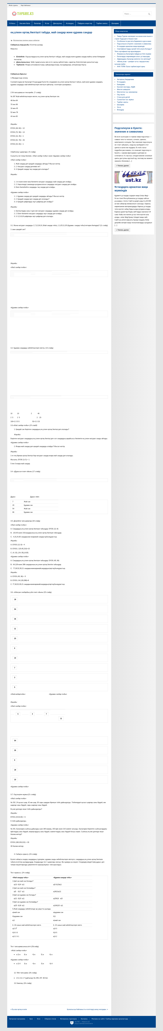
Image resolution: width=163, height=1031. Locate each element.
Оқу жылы (121, 94)
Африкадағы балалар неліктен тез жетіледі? (134, 59)
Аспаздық (70, 23)
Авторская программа (17, 1019)
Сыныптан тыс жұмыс (125, 99)
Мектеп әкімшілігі (123, 89)
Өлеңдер (120, 110)
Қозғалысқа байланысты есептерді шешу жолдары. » (87, 1009)
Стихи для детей (123, 97)
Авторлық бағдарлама (125, 79)
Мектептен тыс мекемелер (127, 92)
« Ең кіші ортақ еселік (19, 1009)
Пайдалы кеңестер (85, 23)
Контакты (84, 1019)
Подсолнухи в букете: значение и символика (134, 44)
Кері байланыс (26, 5)
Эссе (119, 107)
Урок (31, 1019)
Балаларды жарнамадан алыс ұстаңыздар (133, 56)
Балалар (37, 23)
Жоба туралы (13, 5)
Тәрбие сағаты (101, 23)
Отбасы (12, 23)
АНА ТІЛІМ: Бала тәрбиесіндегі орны (131, 66)
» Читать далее (122, 166)
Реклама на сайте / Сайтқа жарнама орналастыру (110, 1019)
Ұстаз (47, 23)
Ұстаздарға (121, 82)
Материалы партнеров (68, 1019)
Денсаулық (57, 23)
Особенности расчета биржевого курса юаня (134, 41)
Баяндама (121, 84)
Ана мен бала (25, 23)
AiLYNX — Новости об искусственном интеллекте (84, 1022)
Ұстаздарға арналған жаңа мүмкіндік (131, 46)
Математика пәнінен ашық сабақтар (26, 40)
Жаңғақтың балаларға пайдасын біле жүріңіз (134, 54)
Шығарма (115, 23)
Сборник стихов (50, 1019)
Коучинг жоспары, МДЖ (126, 87)
